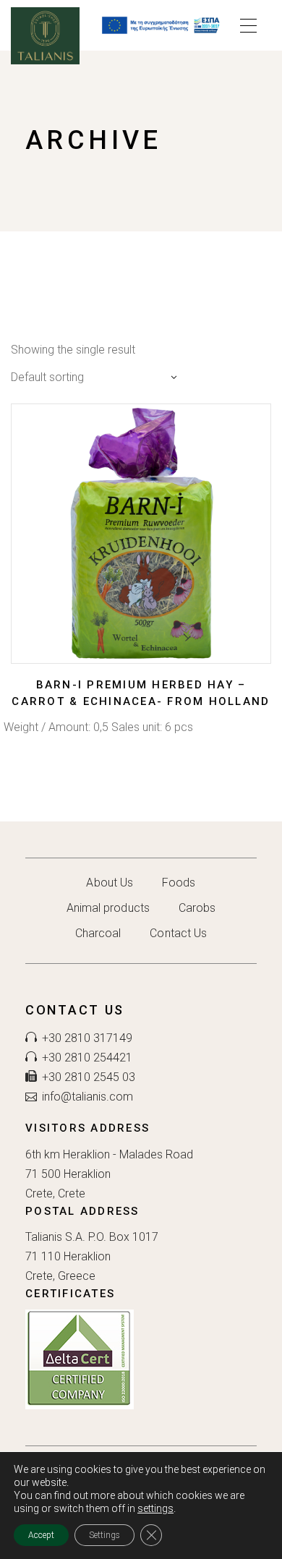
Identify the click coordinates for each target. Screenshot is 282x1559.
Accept (41, 1535)
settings (155, 1508)
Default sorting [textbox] (47, 377)
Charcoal (98, 933)
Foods (178, 882)
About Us (109, 882)
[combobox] (97, 377)
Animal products (108, 908)
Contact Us (178, 933)
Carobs (197, 908)
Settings (104, 1535)
